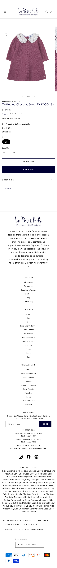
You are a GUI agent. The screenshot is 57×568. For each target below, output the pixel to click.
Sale (28, 357)
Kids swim (25, 500)
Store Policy (28, 302)
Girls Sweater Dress (36, 491)
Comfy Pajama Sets (39, 509)
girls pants (17, 485)
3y (6, 142)
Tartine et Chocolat (28, 385)
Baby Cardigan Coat (34, 480)
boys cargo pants (38, 474)
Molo (28, 370)
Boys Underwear (21, 474)
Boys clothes (30, 471)
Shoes (28, 349)
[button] (4, 11)
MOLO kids (16, 503)
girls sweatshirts (24, 488)
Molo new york (29, 503)
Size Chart (28, 282)
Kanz (28, 397)
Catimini (28, 381)
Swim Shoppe (28, 330)
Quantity (5, 148)
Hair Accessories (28, 338)
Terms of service (30, 525)
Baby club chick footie (38, 506)
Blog (28, 298)
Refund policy (41, 520)
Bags (28, 353)
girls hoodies (8, 488)
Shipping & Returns (28, 290)
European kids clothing (26, 482)
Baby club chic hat (17, 506)
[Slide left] (22, 97)
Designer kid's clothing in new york (30, 497)
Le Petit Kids (25, 520)
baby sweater (39, 477)
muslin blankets (23, 494)
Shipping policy (12, 529)
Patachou (28, 393)
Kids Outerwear (21, 509)
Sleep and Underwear (28, 326)
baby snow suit (17, 480)
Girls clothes (44, 482)
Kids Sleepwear (25, 477)
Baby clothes (43, 471)
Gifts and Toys (28, 341)
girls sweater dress (44, 485)
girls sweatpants (41, 488)
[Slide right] (35, 97)
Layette (28, 314)
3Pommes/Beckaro (28, 374)
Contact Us (28, 286)
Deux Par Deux (29, 401)
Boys (28, 322)
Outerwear (28, 334)
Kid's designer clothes (12, 471)
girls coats (29, 485)
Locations (28, 294)
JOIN (45, 424)
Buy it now (28, 169)
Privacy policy (12, 525)
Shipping (5, 114)
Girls (28, 318)
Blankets (28, 345)
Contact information (33, 529)
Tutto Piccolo (28, 389)
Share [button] (8, 188)
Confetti (28, 405)
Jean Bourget (28, 378)
